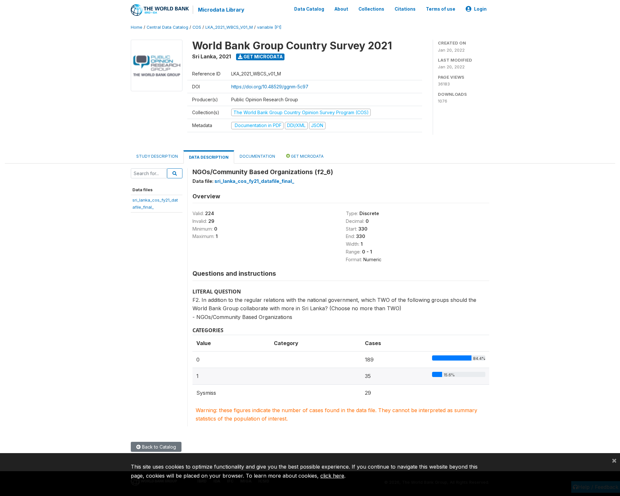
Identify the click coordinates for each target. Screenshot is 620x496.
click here (332, 475)
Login (480, 9)
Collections (371, 9)
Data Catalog (309, 9)
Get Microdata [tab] (307, 156)
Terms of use (440, 9)
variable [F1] (269, 27)
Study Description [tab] (157, 156)
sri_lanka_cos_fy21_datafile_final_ (254, 181)
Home (136, 27)
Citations (405, 9)
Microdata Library (221, 9)
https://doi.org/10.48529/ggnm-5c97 (269, 86)
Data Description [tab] (209, 157)
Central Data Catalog (167, 27)
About (341, 9)
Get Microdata (263, 56)
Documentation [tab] (257, 156)
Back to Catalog (158, 447)
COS (196, 27)
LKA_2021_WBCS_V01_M (229, 27)
